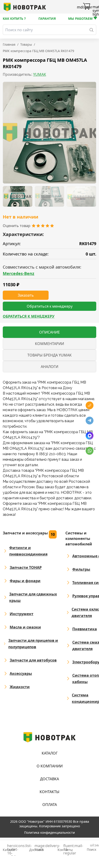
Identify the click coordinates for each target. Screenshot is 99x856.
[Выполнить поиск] (91, 30)
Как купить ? (14, 18)
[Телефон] (89, 405)
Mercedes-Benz (18, 273)
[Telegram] (89, 420)
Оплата (49, 804)
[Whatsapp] (89, 451)
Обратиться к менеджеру (29, 316)
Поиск (91, 848)
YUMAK (39, 74)
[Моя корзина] (86, 6)
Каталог (50, 753)
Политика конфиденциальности (49, 832)
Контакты (49, 791)
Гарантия (47, 18)
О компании (50, 766)
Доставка (49, 778)
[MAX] (89, 436)
